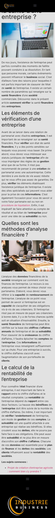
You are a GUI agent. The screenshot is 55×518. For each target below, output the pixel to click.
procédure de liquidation (16, 205)
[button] (34, 5)
